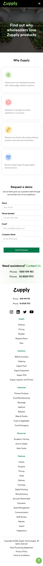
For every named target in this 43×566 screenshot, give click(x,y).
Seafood (21, 407)
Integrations (22, 531)
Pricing (21, 329)
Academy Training (21, 439)
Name (4, 203)
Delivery (21, 480)
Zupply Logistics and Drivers (21, 380)
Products (21, 466)
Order (21, 476)
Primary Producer (21, 393)
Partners (21, 325)
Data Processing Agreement (21, 547)
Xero (21, 343)
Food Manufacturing (21, 398)
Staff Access (21, 517)
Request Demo (21, 338)
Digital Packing (21, 489)
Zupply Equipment (21, 370)
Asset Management (22, 508)
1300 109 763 (26, 272)
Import (21, 526)
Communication (21, 512)
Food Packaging (21, 425)
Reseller (21, 334)
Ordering (21, 361)
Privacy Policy (21, 551)
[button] (39, 3)
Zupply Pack (21, 366)
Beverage (21, 402)
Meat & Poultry (22, 416)
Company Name (8, 235)
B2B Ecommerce (21, 357)
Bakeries (21, 412)
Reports (21, 521)
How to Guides (21, 444)
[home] (9, 4)
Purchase (21, 485)
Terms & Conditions (21, 555)
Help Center (21, 448)
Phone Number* (8, 214)
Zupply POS (21, 375)
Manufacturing (22, 494)
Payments (21, 503)
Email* (4, 224)
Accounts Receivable (21, 498)
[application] (39, 561)
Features (21, 456)
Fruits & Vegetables (21, 421)
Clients (21, 462)
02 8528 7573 (26, 276)
